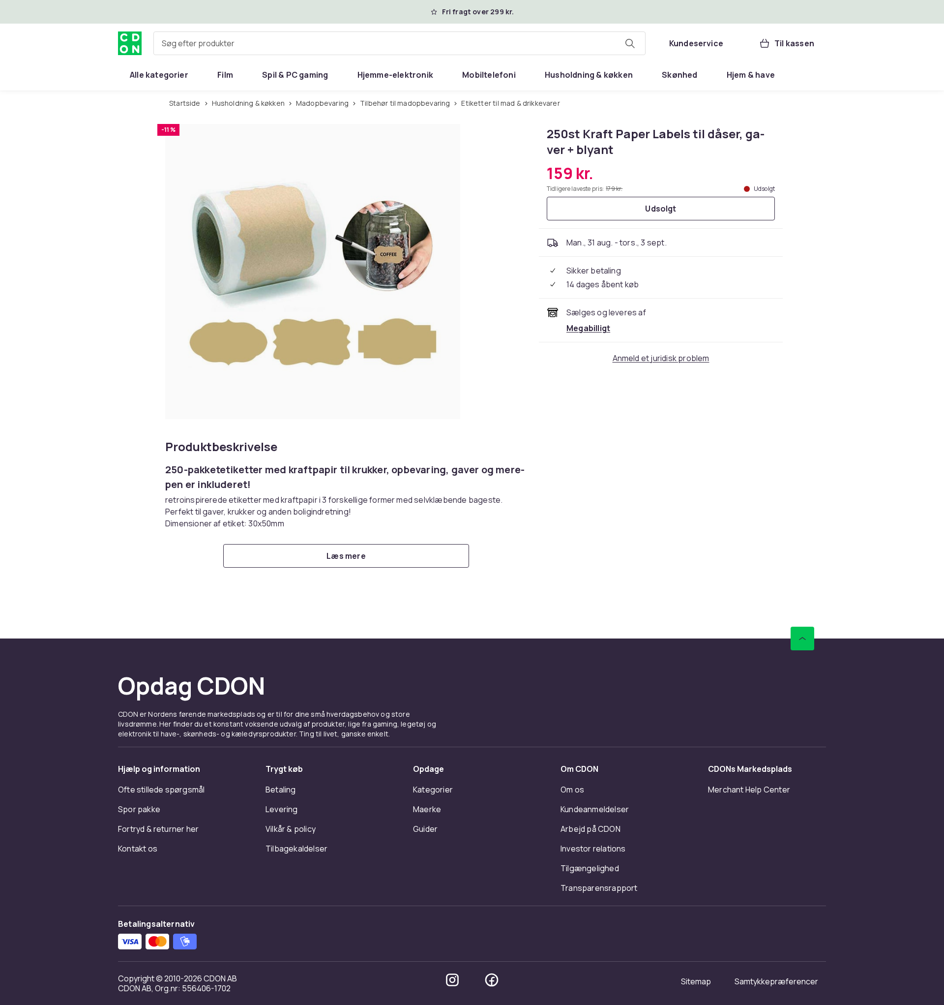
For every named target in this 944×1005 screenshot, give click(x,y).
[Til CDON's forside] (130, 43)
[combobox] (399, 43)
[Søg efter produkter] (630, 43)
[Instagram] (452, 980)
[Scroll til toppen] (802, 638)
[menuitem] (159, 75)
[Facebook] (491, 980)
